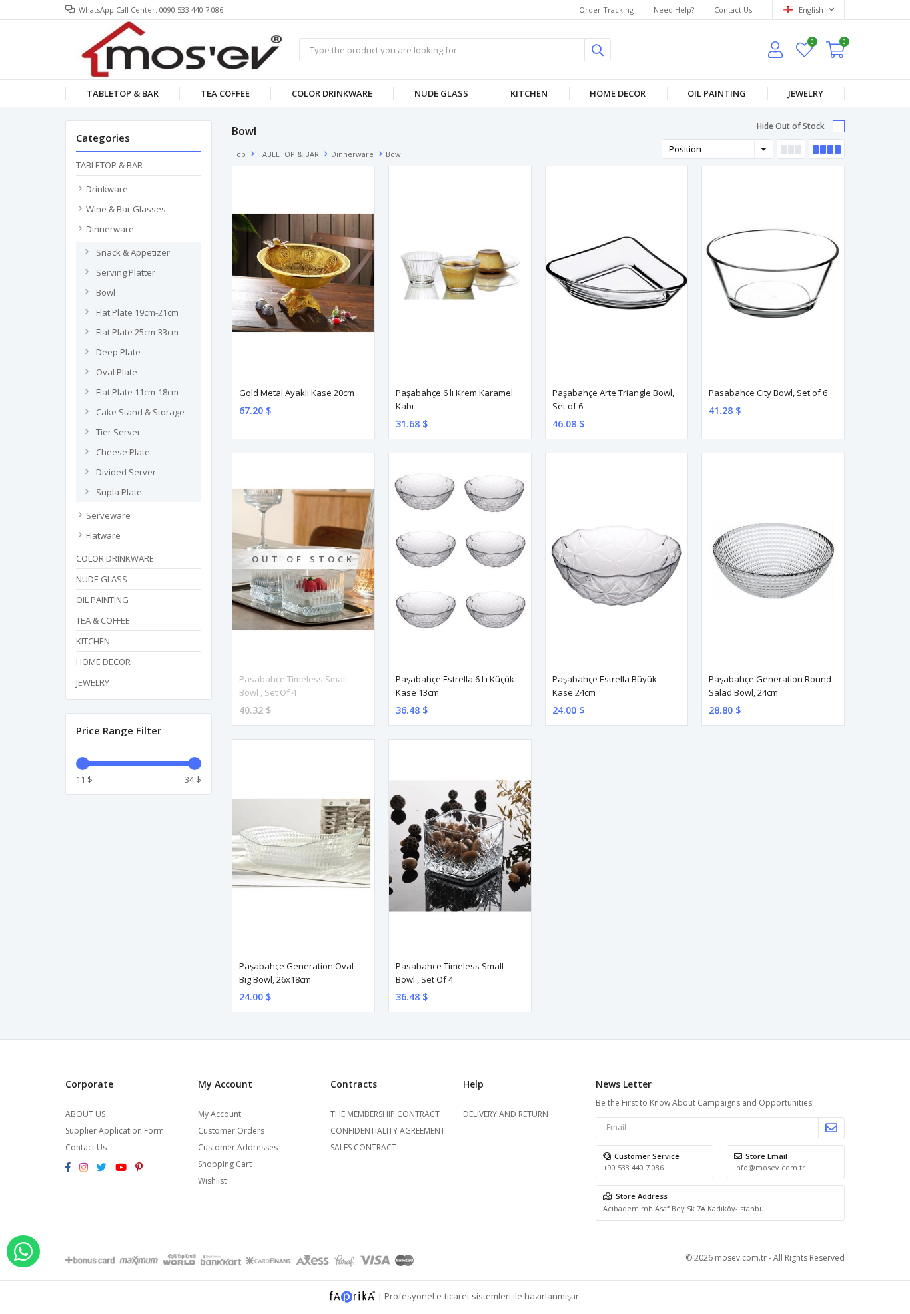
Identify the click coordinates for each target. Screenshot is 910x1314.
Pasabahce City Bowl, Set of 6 (768, 393)
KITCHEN (529, 93)
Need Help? (674, 10)
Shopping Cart (225, 1164)
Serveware (108, 515)
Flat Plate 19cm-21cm (137, 312)
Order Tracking (606, 10)
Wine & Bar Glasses (126, 209)
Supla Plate (119, 492)
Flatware (103, 535)
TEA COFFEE (225, 93)
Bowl (105, 292)
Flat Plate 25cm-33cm (137, 332)
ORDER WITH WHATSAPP (23, 1251)
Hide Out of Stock (791, 126)
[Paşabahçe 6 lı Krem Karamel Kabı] (460, 272)
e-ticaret (453, 1296)
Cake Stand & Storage (140, 412)
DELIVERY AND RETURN (505, 1114)
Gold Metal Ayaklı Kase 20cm (296, 393)
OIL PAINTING (716, 93)
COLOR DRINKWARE (115, 558)
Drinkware (107, 189)
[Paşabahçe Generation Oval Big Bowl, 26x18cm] (303, 846)
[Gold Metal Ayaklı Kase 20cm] (303, 272)
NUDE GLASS (441, 93)
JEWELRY (805, 93)
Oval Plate (116, 372)
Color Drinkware (332, 93)
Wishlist (812, 43)
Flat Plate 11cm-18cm (137, 392)
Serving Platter (125, 272)
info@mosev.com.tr (769, 1167)
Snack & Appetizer (133, 252)
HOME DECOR (618, 93)
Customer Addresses (238, 1147)
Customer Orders (231, 1130)
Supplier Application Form (114, 1130)
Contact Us (733, 10)
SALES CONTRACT (363, 1147)
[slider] (82, 763)
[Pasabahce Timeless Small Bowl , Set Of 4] (460, 846)
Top (239, 154)
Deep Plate (118, 352)
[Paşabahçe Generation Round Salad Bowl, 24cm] (773, 559)
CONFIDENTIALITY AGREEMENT (387, 1130)
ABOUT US (85, 1114)
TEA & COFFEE (103, 620)
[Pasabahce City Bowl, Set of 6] (773, 272)
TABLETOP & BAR (123, 93)
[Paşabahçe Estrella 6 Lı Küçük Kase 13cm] (460, 559)
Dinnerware (110, 229)
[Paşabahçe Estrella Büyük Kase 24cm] (616, 559)
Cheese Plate (123, 452)
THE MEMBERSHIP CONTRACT (385, 1114)
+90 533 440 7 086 (633, 1167)
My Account (219, 1114)
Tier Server (118, 432)
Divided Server (126, 472)
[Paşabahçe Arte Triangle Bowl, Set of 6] (616, 272)
